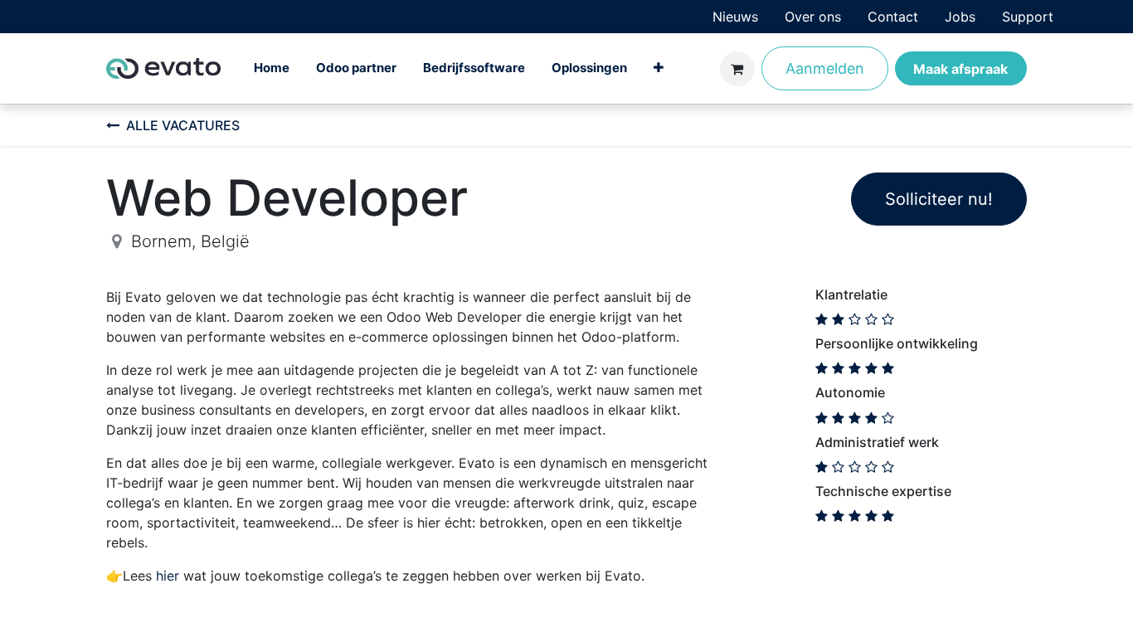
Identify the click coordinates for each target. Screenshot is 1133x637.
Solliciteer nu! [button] (939, 199)
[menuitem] (735, 17)
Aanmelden (824, 68)
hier (167, 575)
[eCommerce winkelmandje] (737, 68)
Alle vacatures (183, 125)
